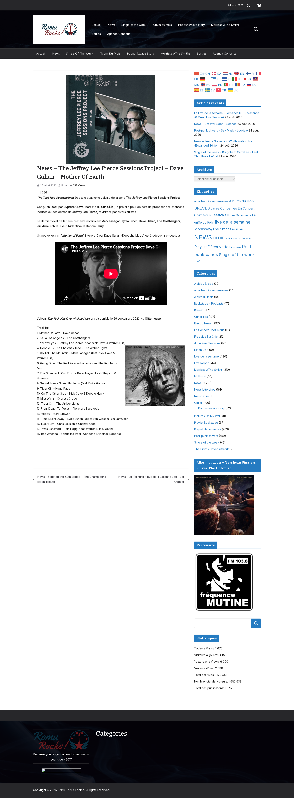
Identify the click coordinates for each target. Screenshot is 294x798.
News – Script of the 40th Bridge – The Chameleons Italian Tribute (71, 479)
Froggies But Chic (206, 336)
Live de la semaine (206, 356)
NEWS (203, 237)
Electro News (203, 323)
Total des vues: (204, 674)
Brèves (199, 310)
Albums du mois (241, 201)
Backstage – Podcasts (208, 303)
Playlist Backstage (206, 422)
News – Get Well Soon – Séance (215, 124)
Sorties (96, 33)
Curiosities (228, 208)
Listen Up (200, 349)
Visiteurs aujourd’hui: (208, 655)
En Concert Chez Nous (209, 330)
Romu (64, 185)
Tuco (197, 260)
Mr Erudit (237, 229)
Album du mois (162, 24)
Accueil (96, 24)
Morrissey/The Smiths (225, 24)
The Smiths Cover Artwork (211, 449)
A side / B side (203, 283)
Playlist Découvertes (212, 247)
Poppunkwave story (191, 24)
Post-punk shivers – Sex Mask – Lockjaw (221, 130)
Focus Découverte (239, 215)
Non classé (201, 396)
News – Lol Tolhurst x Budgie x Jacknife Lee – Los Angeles (151, 479)
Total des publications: (209, 688)
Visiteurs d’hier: (204, 668)
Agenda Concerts (118, 33)
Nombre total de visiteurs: (211, 681)
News (111, 24)
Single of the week (133, 24)
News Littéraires (204, 389)
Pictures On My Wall (239, 238)
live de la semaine (232, 222)
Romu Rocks (66, 790)
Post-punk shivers (206, 435)
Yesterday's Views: (207, 661)
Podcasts (236, 247)
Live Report (201, 363)
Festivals (219, 215)
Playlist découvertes (207, 429)
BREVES (202, 208)
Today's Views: (204, 648)
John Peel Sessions (207, 343)
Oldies (198, 402)
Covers (215, 208)
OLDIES (220, 238)
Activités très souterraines (211, 201)
